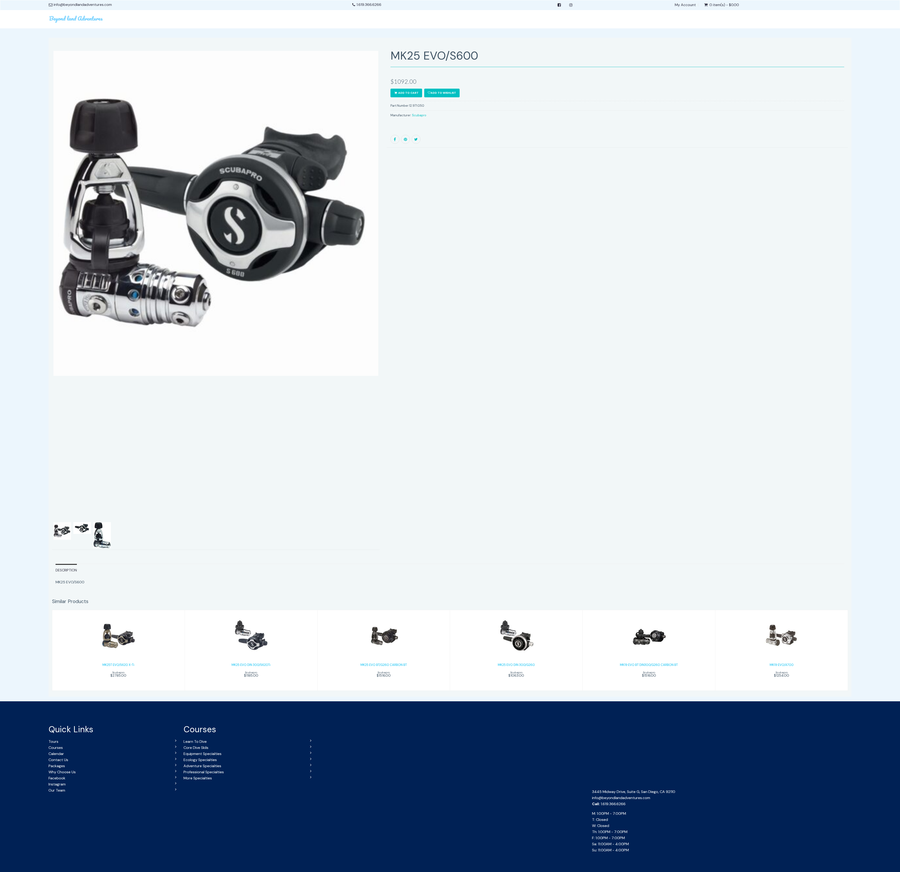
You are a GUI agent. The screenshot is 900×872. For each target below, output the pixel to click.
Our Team (57, 790)
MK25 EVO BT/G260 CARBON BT (383, 665)
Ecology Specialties (200, 759)
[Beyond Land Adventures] (76, 18)
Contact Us (58, 759)
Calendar (56, 753)
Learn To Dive (195, 741)
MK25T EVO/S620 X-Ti (118, 665)
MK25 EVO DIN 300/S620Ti (251, 665)
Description (66, 570)
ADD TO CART (408, 93)
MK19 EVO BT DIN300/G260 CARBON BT (649, 665)
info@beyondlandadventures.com (621, 797)
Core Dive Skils (196, 747)
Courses (56, 747)
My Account (685, 5)
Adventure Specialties (202, 765)
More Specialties (198, 778)
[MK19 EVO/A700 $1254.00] (781, 649)
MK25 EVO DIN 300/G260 (516, 665)
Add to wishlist (443, 93)
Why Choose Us (62, 772)
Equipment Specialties (202, 753)
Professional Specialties (204, 772)
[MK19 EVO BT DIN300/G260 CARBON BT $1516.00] (649, 649)
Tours (53, 741)
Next (391, 306)
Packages (57, 765)
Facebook (57, 778)
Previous (41, 306)
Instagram (57, 784)
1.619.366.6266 (368, 4)
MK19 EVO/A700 (782, 665)
